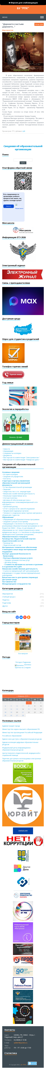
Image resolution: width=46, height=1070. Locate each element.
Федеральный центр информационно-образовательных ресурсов (16, 749)
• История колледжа (10, 474)
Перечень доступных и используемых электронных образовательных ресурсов (21, 759)
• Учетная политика (9, 498)
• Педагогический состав (11, 545)
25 (5, 715)
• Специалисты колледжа (11, 453)
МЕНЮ (4, 17)
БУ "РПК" (23, 8)
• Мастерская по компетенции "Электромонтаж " (21, 457)
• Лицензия (6, 489)
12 (11, 709)
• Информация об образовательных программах (20, 519)
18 (5, 712)
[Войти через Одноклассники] (28, 617)
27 (17, 715)
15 (29, 709)
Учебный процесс (9, 597)
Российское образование (12, 736)
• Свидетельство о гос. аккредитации (16, 491)
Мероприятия (7, 30)
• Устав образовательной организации (17, 487)
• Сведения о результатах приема (15, 521)
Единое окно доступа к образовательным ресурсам (22, 739)
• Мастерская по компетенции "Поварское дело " (21, 460)
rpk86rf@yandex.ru (20, 1043)
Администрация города (11, 726)
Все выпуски (23, 653)
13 (17, 709)
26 (11, 715)
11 (5, 709)
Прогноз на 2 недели (23, 667)
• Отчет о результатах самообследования (18, 509)
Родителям (6, 603)
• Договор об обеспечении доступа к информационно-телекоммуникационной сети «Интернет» (20, 502)
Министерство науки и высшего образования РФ (21, 729)
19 (11, 712)
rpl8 (23, 131)
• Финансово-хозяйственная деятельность (18, 494)
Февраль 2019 (23, 696)
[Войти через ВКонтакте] (21, 617)
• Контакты (6, 479)
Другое (5, 606)
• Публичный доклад (10, 506)
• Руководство (7, 543)
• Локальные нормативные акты (14, 496)
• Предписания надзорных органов (15, 511)
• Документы (7, 455)
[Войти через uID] (17, 617)
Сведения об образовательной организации (23, 148)
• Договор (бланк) (9, 562)
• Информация (7, 451)
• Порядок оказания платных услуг (16, 560)
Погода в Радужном (23, 662)
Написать (8, 206)
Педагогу (5, 600)
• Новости (6, 449)
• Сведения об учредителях (12, 476)
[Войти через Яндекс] (25, 617)
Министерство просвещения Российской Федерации (22, 732)
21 (23, 712)
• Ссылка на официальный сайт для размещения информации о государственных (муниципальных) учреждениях (21, 573)
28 (23, 715)
